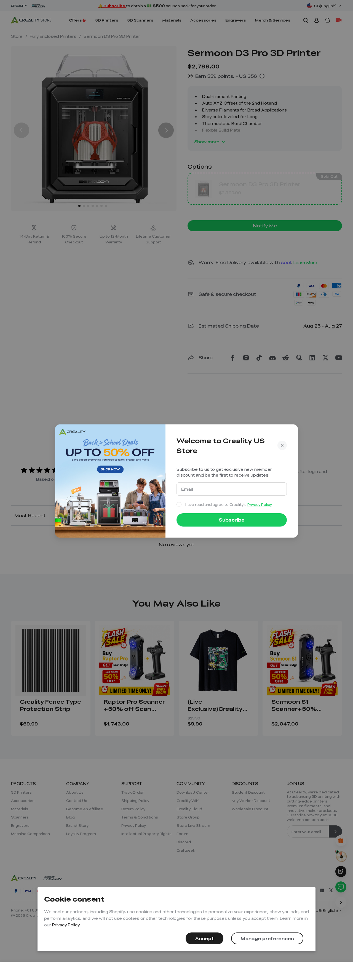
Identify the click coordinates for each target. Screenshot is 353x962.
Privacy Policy (66, 925)
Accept (204, 938)
